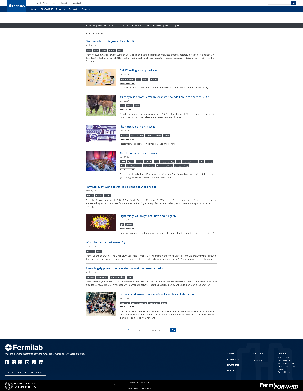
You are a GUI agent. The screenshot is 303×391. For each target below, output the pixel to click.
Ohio (122, 166)
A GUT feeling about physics (137, 70)
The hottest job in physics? (136, 126)
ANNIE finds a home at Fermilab (139, 153)
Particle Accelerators (286, 363)
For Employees (258, 358)
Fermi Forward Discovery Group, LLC (128, 384)
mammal (112, 50)
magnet (130, 277)
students (166, 135)
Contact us (169, 26)
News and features (106, 26)
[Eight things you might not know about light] (101, 222)
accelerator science (137, 135)
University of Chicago (182, 166)
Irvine (201, 162)
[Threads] (34, 362)
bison (96, 50)
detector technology (167, 162)
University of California (164, 166)
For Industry (257, 361)
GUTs (138, 79)
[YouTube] (27, 362)
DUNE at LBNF (47, 9)
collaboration (125, 303)
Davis (156, 162)
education (90, 195)
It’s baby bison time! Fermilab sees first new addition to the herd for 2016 (164, 97)
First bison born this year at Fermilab (108, 41)
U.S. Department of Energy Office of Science (155, 384)
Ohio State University (134, 166)
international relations (139, 303)
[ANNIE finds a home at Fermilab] (101, 161)
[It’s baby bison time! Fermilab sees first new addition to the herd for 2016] (101, 105)
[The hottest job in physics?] (101, 133)
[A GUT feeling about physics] (101, 76)
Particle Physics (284, 361)
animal (89, 50)
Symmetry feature (127, 83)
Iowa (178, 162)
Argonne (130, 162)
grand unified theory (127, 79)
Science (34, 9)
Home (35, 3)
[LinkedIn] (41, 362)
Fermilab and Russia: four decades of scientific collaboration (157, 294)
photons (129, 225)
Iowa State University (190, 162)
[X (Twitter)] (14, 362)
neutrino (209, 162)
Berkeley (139, 162)
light (122, 225)
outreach (99, 195)
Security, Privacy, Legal (134, 388)
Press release (125, 110)
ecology (103, 50)
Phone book (76, 3)
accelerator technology (153, 135)
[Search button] (178, 26)
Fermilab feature (127, 170)
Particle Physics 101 (285, 372)
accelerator (124, 135)
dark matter (90, 251)
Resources (86, 9)
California (148, 162)
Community (73, 9)
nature (120, 50)
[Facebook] (7, 362)
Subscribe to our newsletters (25, 372)
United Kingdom (149, 166)
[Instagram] (20, 362)
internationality (154, 303)
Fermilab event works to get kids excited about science (119, 186)
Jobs (54, 3)
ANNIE (123, 162)
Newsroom (60, 9)
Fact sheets (157, 26)
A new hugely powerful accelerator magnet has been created (123, 268)
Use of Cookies (146, 388)
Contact (64, 3)
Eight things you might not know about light (147, 216)
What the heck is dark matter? (104, 242)
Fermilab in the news (140, 26)
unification (154, 79)
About (45, 3)
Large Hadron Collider (118, 277)
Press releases (123, 26)
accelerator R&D (102, 277)
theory (145, 79)
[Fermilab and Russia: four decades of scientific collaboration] (101, 303)
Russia (164, 303)
